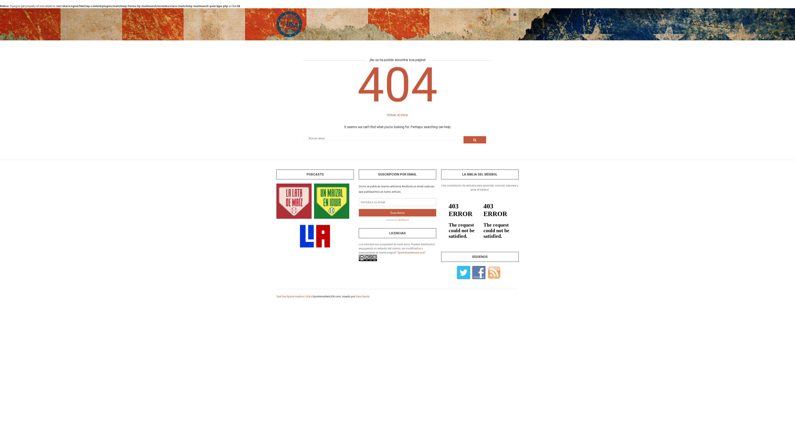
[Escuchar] (294, 200)
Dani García (363, 296)
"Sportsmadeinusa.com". (411, 252)
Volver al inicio (397, 115)
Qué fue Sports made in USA (293, 296)
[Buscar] (475, 139)
